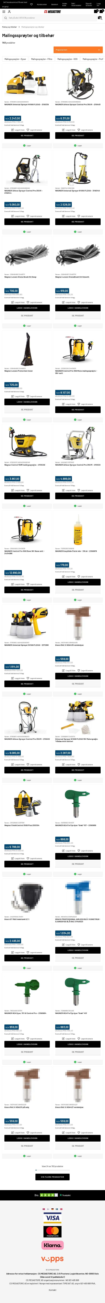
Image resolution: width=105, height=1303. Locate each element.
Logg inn (99, 4)
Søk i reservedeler (76, 4)
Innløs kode (64, 4)
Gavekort (54, 4)
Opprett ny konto (89, 4)
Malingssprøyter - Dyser (15, 59)
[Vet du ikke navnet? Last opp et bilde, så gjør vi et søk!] (100, 18)
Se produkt (27, 135)
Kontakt (52, 1290)
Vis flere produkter (52, 1177)
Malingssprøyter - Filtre (41, 59)
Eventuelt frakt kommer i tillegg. (14, 125)
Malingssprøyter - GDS (67, 59)
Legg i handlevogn (27, 308)
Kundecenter (42, 4)
